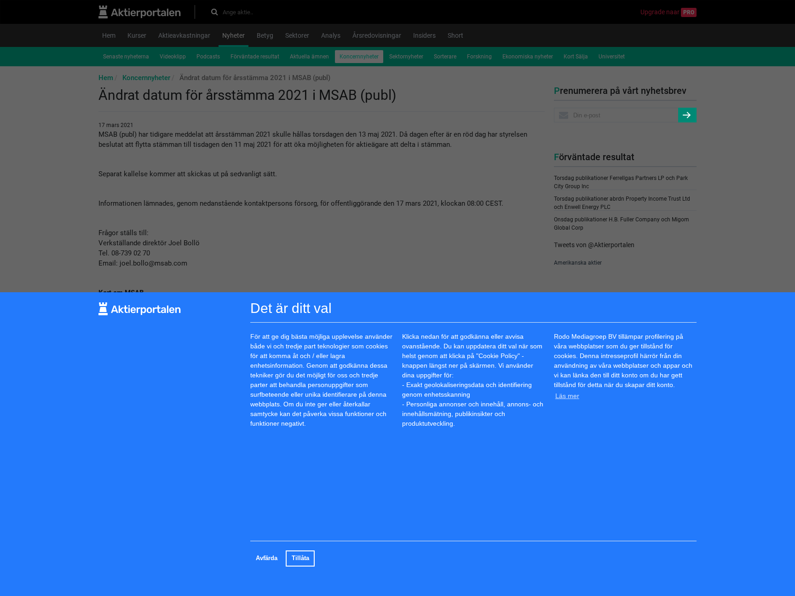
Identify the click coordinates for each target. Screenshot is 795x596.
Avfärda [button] (266, 558)
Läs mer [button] (567, 395)
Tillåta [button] (300, 558)
